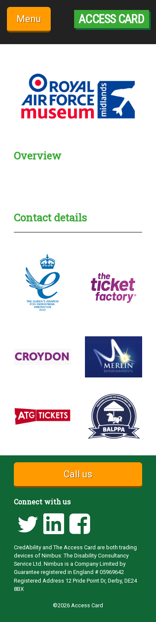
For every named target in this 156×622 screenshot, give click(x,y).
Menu (28, 18)
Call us (78, 474)
